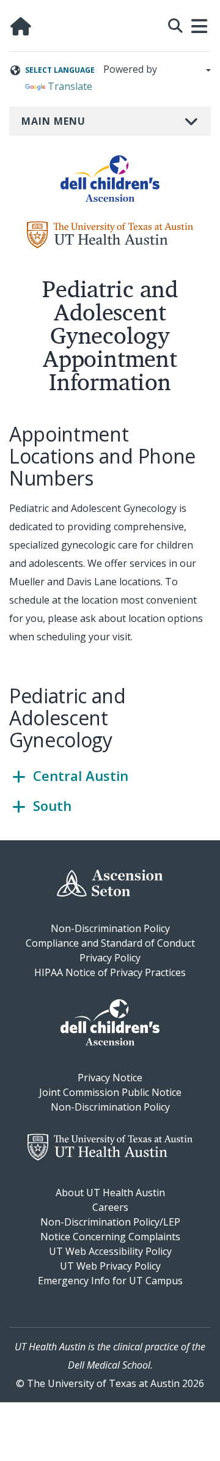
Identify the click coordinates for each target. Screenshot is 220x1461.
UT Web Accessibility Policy (110, 1251)
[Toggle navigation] (199, 26)
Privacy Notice (110, 1077)
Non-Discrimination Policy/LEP (110, 1222)
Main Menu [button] (53, 121)
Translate (70, 86)
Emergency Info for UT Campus (110, 1280)
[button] (175, 24)
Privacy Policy (110, 957)
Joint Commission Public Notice (110, 1092)
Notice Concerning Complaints (110, 1236)
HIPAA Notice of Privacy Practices (110, 972)
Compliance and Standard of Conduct (110, 943)
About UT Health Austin (110, 1192)
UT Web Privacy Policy (110, 1266)
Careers (110, 1207)
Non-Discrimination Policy (110, 928)
